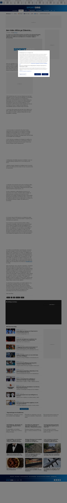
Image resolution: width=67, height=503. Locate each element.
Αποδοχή (45, 74)
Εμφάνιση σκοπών (23, 74)
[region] (34, 63)
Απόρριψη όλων (37, 74)
